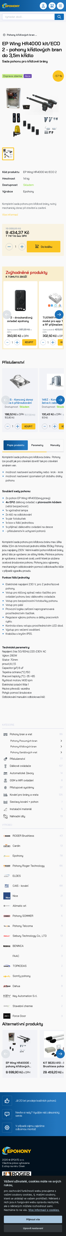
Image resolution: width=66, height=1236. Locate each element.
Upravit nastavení (33, 1228)
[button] (44, 5)
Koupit (29, 342)
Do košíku (46, 246)
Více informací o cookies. (43, 1209)
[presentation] (6, 314)
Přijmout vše (33, 1219)
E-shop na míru (10, 1166)
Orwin (22, 1166)
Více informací (10, 214)
